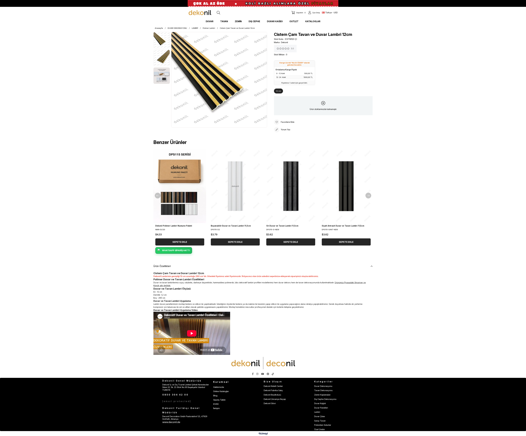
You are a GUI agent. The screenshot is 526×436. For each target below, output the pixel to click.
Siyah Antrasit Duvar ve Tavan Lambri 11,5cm (343, 226)
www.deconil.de (171, 422)
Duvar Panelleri (321, 408)
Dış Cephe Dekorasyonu (325, 399)
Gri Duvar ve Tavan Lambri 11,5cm (282, 226)
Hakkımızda (218, 387)
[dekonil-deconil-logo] (263, 363)
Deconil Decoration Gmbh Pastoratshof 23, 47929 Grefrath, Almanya (184, 417)
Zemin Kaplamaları (322, 395)
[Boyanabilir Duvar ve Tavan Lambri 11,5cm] (235, 186)
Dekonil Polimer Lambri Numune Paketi (173, 226)
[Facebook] (253, 374)
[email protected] (176, 401)
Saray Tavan (320, 421)
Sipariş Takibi (219, 400)
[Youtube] (262, 374)
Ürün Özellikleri (162, 266)
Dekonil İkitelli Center (273, 386)
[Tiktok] (273, 374)
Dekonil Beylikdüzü (272, 395)
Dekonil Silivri (270, 403)
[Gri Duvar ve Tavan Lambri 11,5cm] (290, 186)
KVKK (216, 404)
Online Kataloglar (221, 391)
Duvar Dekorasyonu (323, 386)
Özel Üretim (319, 429)
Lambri (317, 412)
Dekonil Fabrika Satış (273, 390)
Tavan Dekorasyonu (323, 390)
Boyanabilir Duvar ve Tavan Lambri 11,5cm (231, 226)
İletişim (216, 408)
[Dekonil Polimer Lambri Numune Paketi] (179, 186)
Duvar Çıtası (319, 416)
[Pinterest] (268, 374)
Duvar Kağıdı (320, 403)
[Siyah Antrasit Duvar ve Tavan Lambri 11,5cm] (346, 186)
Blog (215, 395)
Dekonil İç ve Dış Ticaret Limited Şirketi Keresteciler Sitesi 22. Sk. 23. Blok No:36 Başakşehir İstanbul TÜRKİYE (185, 387)
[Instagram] (257, 374)
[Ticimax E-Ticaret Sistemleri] (263, 433)
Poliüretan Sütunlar (322, 425)
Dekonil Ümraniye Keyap (275, 399)
